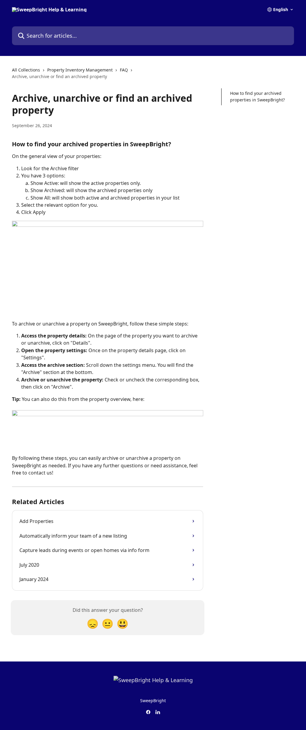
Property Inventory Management (80, 70)
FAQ (124, 70)
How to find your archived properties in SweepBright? (257, 96)
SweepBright (153, 700)
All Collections (26, 70)
